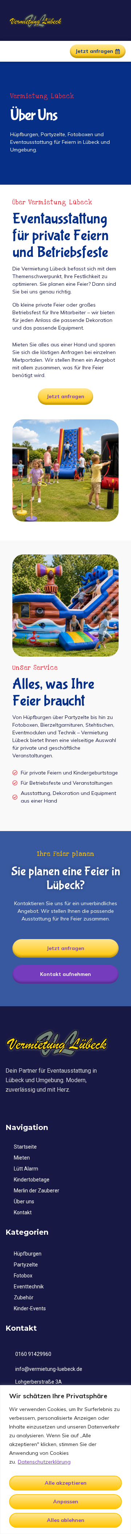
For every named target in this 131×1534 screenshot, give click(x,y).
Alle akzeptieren (66, 1483)
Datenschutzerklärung (44, 1461)
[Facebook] (8, 1107)
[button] (10, 51)
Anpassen (65, 1501)
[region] (65, 1459)
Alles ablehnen (65, 1520)
